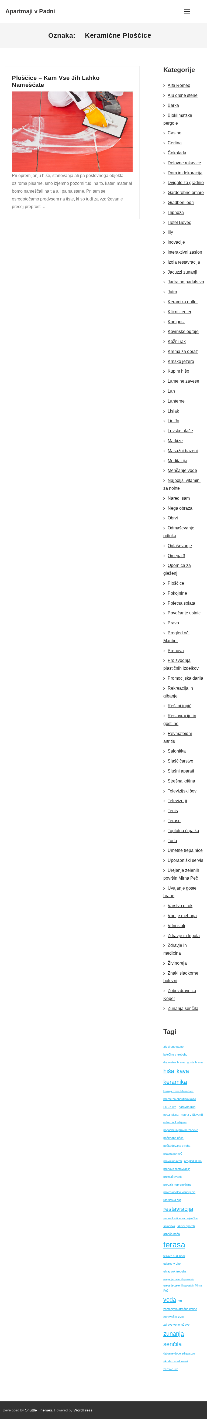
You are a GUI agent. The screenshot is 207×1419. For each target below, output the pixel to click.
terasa (174, 1244)
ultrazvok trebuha (174, 1271)
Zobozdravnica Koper (179, 994)
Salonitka (177, 751)
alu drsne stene (173, 1046)
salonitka (169, 1226)
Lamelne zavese (183, 381)
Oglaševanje (180, 545)
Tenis (173, 810)
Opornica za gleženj (177, 569)
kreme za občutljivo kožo (179, 1099)
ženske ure (170, 1369)
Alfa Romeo (179, 85)
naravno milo (187, 1106)
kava (183, 1071)
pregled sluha (193, 1161)
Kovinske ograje (183, 331)
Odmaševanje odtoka (178, 532)
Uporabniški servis (185, 860)
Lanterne (176, 401)
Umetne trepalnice (185, 850)
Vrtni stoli (176, 925)
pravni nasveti (172, 1161)
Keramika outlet (183, 302)
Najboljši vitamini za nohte (182, 484)
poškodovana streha (176, 1145)
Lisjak (173, 411)
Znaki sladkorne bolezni (180, 977)
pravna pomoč (172, 1153)
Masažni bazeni (183, 450)
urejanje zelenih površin (178, 1279)
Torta (172, 840)
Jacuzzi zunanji (182, 272)
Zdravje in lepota (184, 935)
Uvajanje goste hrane (179, 892)
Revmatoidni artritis (177, 737)
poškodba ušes (173, 1137)
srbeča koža (171, 1234)
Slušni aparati (181, 771)
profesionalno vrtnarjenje (179, 1192)
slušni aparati (186, 1226)
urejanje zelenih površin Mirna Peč (182, 1288)
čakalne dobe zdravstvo (179, 1353)
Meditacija (177, 460)
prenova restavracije (176, 1168)
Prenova (176, 650)
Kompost (176, 321)
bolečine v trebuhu (175, 1054)
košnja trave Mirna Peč (178, 1091)
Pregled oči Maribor (176, 637)
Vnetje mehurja (182, 915)
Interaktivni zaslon (185, 252)
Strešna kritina (181, 781)
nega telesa (170, 1114)
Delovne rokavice (184, 163)
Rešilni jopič (179, 705)
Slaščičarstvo (180, 761)
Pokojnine (177, 593)
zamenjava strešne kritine (180, 1309)
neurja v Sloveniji (192, 1114)
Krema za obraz (183, 351)
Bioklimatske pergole (177, 119)
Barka (173, 105)
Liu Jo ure (169, 1106)
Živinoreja (177, 963)
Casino (174, 133)
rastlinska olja (172, 1200)
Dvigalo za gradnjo (186, 182)
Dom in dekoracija (185, 173)
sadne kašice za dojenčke (180, 1218)
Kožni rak (177, 341)
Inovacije (176, 242)
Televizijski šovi (183, 791)
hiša (168, 1071)
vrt (180, 1300)
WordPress (83, 1410)
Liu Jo (173, 420)
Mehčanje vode (182, 470)
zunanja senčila (173, 1338)
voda (169, 1299)
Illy (170, 232)
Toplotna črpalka (183, 830)
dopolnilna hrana (174, 1062)
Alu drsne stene (183, 95)
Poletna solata (181, 603)
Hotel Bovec (179, 222)
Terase (174, 820)
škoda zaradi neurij (175, 1361)
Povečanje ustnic (184, 613)
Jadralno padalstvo (186, 282)
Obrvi (173, 518)
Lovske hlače (180, 430)
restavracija (178, 1209)
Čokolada (177, 153)
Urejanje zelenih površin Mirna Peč (181, 874)
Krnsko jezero (181, 361)
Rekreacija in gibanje (178, 692)
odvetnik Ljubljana (175, 1122)
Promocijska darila (185, 678)
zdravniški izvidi (173, 1316)
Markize (175, 440)
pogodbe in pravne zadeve (180, 1130)
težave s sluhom (174, 1256)
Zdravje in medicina (175, 949)
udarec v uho (172, 1263)
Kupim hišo (178, 371)
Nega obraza (180, 508)
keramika (175, 1081)
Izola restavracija (184, 262)
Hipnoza (176, 212)
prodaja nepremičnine (177, 1184)
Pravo (173, 623)
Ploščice (176, 583)
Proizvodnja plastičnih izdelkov (181, 664)
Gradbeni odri (181, 202)
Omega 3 (176, 555)
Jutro (172, 292)
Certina (175, 143)
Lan (171, 391)
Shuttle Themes (38, 1410)
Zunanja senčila (183, 1008)
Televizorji (177, 800)
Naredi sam (179, 498)
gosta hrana (195, 1062)
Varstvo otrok (180, 905)
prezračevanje (172, 1176)
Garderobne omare (186, 192)
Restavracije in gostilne (179, 719)
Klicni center (179, 311)
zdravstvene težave (176, 1324)
